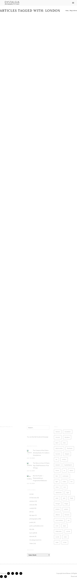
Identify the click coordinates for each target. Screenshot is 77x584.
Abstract (58, 431)
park (64, 498)
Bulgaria (67, 454)
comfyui (64, 459)
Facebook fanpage (42, 437)
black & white (59, 448)
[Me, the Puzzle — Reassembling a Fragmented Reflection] (29, 477)
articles (31, 501)
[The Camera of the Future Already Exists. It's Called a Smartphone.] (29, 452)
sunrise (68, 531)
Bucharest (69, 448)
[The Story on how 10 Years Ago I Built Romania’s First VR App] (29, 464)
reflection (58, 514)
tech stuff (32, 533)
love (71, 481)
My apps (32, 515)
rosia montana (59, 520)
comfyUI (31, 508)
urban (65, 537)
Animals (58, 437)
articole (31, 505)
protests (66, 509)
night (67, 492)
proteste (57, 509)
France (57, 470)
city (56, 459)
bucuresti (58, 454)
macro (57, 487)
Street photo (58, 531)
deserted (58, 465)
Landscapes (65, 476)
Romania (67, 514)
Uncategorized (34, 540)
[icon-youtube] (5, 576)
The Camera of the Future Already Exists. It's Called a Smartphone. (41, 453)
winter (64, 542)
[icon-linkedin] (2, 576)
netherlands (59, 492)
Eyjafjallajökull (68, 465)
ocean (57, 498)
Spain (64, 526)
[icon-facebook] (9, 573)
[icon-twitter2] (13, 573)
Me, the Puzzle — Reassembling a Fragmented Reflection (40, 478)
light (57, 481)
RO (30, 529)
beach (57, 443)
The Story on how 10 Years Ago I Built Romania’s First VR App (41, 465)
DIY (30, 512)
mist (64, 487)
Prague (66, 503)
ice (64, 470)
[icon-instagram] (21, 573)
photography (33, 519)
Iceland (71, 470)
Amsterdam (68, 431)
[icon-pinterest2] (17, 573)
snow (57, 526)
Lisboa (64, 481)
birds (64, 443)
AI (30, 494)
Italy (57, 476)
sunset (57, 537)
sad (68, 520)
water (57, 542)
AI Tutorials (32, 497)
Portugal (58, 503)
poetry (31, 522)
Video (31, 543)
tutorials (31, 536)
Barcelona (67, 437)
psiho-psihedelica (35, 526)
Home (66, 10)
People (71, 498)
